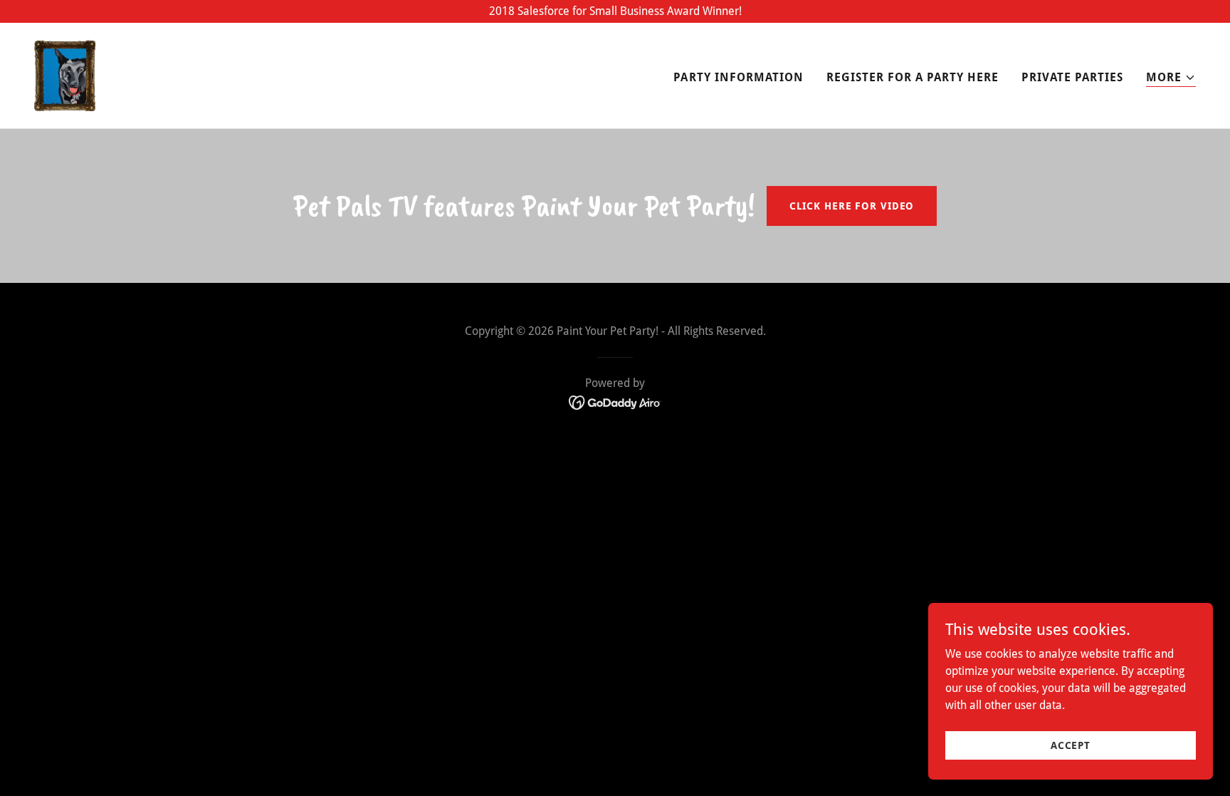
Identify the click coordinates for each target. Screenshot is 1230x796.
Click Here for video (852, 206)
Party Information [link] (738, 77)
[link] (64, 74)
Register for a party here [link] (912, 77)
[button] (1171, 78)
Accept (1070, 744)
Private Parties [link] (1072, 77)
